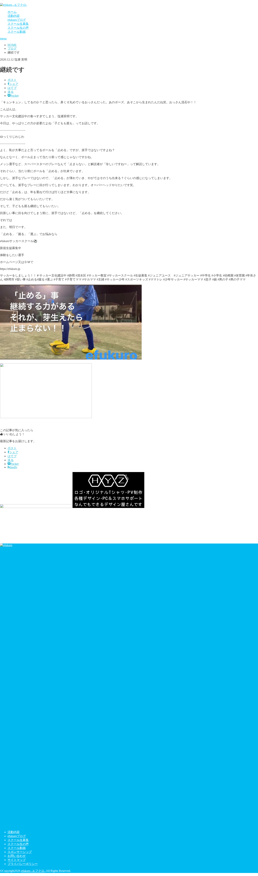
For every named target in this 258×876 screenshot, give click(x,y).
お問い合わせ (17, 855)
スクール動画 (17, 31)
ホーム (12, 11)
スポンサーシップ (20, 851)
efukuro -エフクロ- (33, 870)
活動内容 (14, 15)
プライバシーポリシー (23, 863)
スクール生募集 (18, 23)
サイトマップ (17, 859)
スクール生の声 (18, 27)
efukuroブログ (17, 19)
